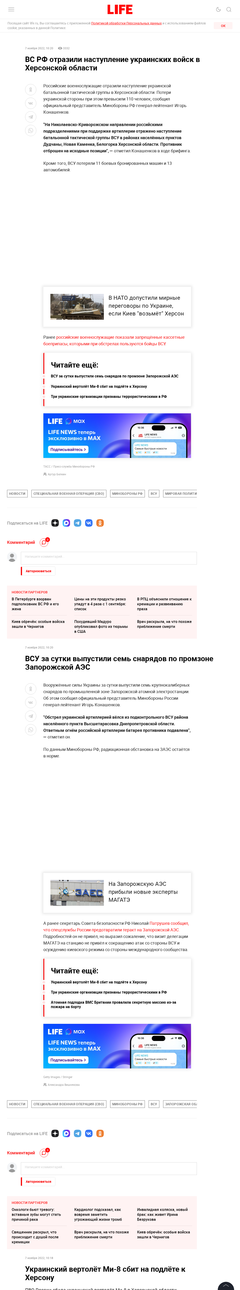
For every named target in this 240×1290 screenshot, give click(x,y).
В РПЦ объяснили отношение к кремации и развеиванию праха (164, 603)
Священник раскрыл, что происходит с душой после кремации (35, 1236)
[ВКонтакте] (89, 523)
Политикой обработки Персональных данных (126, 23)
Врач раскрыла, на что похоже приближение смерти (164, 624)
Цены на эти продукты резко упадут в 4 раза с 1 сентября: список (100, 603)
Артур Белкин (57, 474)
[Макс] (66, 523)
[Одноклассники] (100, 523)
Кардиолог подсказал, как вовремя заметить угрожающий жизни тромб (98, 1214)
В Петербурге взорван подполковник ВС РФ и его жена (35, 603)
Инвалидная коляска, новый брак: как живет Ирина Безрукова (162, 1214)
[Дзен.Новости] (55, 523)
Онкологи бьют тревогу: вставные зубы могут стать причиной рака (36, 1214)
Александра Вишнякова (64, 1084)
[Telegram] (77, 523)
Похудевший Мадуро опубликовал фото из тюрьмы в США (101, 626)
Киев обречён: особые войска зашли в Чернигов (38, 624)
